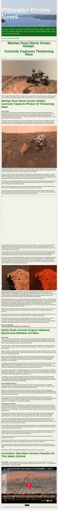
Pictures (26, 31)
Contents (11, 29)
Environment (11, 31)
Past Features (16, 34)
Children (48, 29)
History (42, 29)
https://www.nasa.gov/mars (38, 449)
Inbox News (19, 31)
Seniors (3, 31)
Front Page (4, 29)
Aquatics (32, 31)
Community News (20, 29)
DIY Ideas (8, 34)
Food (3, 34)
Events (53, 31)
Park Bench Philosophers (43, 31)
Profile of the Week (33, 29)
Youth (53, 29)
